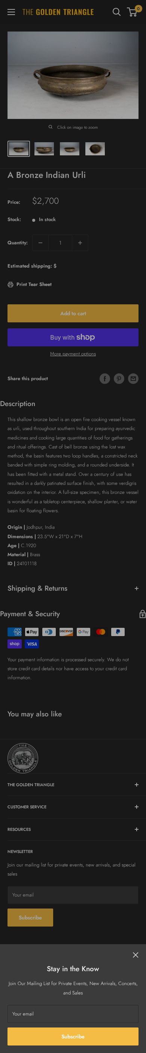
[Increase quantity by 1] (80, 243)
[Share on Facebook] (105, 378)
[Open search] (117, 12)
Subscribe (73, 1036)
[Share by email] (133, 378)
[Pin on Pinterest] (119, 378)
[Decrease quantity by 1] (40, 243)
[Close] (136, 954)
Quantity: (17, 242)
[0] (132, 12)
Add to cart (73, 313)
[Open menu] (11, 12)
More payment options (73, 353)
